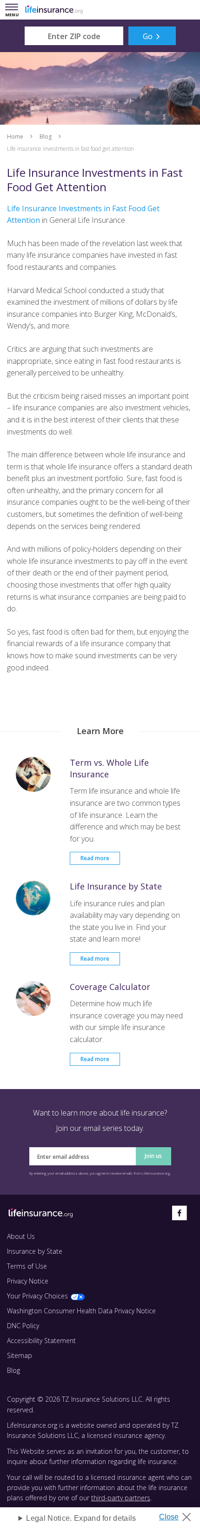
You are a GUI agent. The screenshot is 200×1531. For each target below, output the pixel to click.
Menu (13, 10)
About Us (21, 1236)
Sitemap (19, 1355)
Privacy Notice (27, 1281)
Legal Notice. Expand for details (81, 1518)
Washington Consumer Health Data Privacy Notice (81, 1310)
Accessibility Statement (41, 1340)
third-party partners (120, 1497)
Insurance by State (34, 1251)
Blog (46, 136)
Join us (153, 1156)
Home (15, 136)
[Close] (178, 1514)
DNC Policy (23, 1325)
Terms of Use (27, 1266)
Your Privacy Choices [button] (37, 1295)
